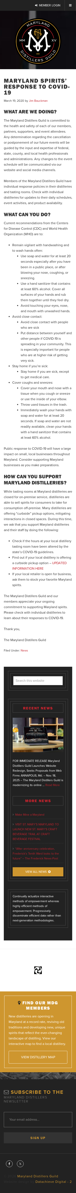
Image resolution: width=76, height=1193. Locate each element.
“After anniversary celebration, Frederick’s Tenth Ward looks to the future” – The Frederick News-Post (36, 853)
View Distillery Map (38, 1057)
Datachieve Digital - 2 (53, 1182)
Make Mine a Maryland (29, 814)
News (24, 650)
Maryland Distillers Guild (38, 41)
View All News (36, 872)
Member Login (49, 5)
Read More (52, 785)
